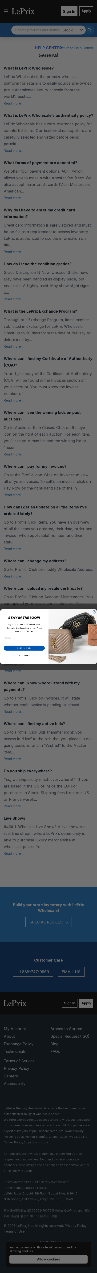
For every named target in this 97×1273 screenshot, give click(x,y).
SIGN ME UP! (24, 648)
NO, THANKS (24, 655)
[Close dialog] (94, 611)
